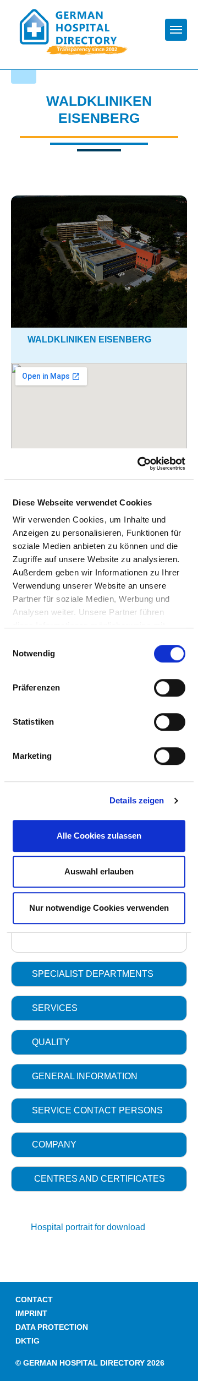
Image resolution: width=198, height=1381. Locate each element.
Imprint (31, 1313)
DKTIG (27, 1341)
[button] (99, 974)
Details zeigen (136, 800)
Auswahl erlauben (99, 871)
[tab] (99, 974)
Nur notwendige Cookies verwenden (99, 907)
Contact (34, 1300)
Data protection (51, 1327)
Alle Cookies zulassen (99, 835)
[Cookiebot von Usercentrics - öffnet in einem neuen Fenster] (139, 463)
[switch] (169, 688)
